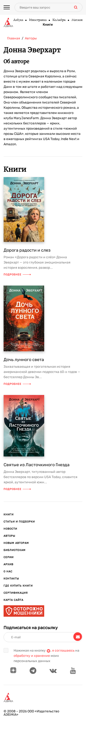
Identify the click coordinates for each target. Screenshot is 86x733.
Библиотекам (15, 550)
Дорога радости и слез (27, 250)
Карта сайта (13, 599)
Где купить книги (18, 585)
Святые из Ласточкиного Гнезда (37, 465)
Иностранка (37, 20)
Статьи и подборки (19, 521)
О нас (8, 571)
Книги (48, 24)
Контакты (11, 578)
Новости (10, 528)
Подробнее (13, 274)
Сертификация (16, 592)
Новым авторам (16, 543)
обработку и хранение (32, 656)
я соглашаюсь (63, 650)
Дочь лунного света (24, 359)
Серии (9, 557)
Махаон (76, 20)
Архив (8, 564)
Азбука (18, 20)
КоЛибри (58, 20)
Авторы (9, 535)
